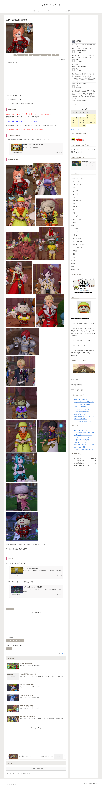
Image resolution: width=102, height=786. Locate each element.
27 (80, 125)
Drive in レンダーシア (80, 399)
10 (94, 118)
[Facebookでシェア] (24, 55)
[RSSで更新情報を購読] (10, 648)
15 (87, 120)
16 (91, 120)
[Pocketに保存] (40, 55)
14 (84, 120)
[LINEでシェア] (47, 55)
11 (73, 120)
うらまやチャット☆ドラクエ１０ (84, 402)
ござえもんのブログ (80, 407)
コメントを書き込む (36, 769)
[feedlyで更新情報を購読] (7, 648)
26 (76, 125)
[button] (55, 55)
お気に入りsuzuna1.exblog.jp (83, 404)
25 (73, 125)
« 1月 (73, 129)
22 (87, 123)
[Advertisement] (36, 79)
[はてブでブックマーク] (32, 55)
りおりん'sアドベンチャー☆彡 (83, 421)
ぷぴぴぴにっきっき (80, 414)
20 (80, 123)
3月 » (77, 129)
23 (91, 123)
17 (94, 120)
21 (84, 123)
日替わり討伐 (10, 609)
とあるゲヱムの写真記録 (81, 411)
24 (94, 123)
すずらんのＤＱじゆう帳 (81, 409)
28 (84, 125)
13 (80, 120)
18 (73, 123)
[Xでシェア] (17, 55)
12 (76, 120)
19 (76, 123)
